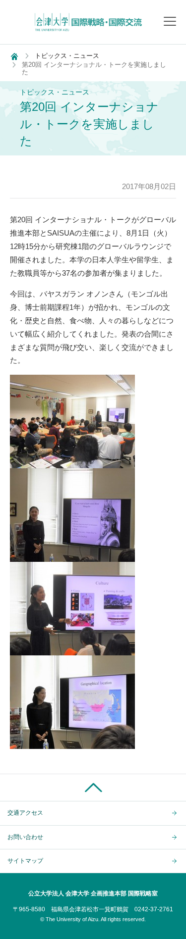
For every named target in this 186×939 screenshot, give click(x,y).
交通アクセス (25, 812)
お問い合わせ (25, 837)
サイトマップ (25, 860)
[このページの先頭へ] (93, 787)
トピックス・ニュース (67, 55)
